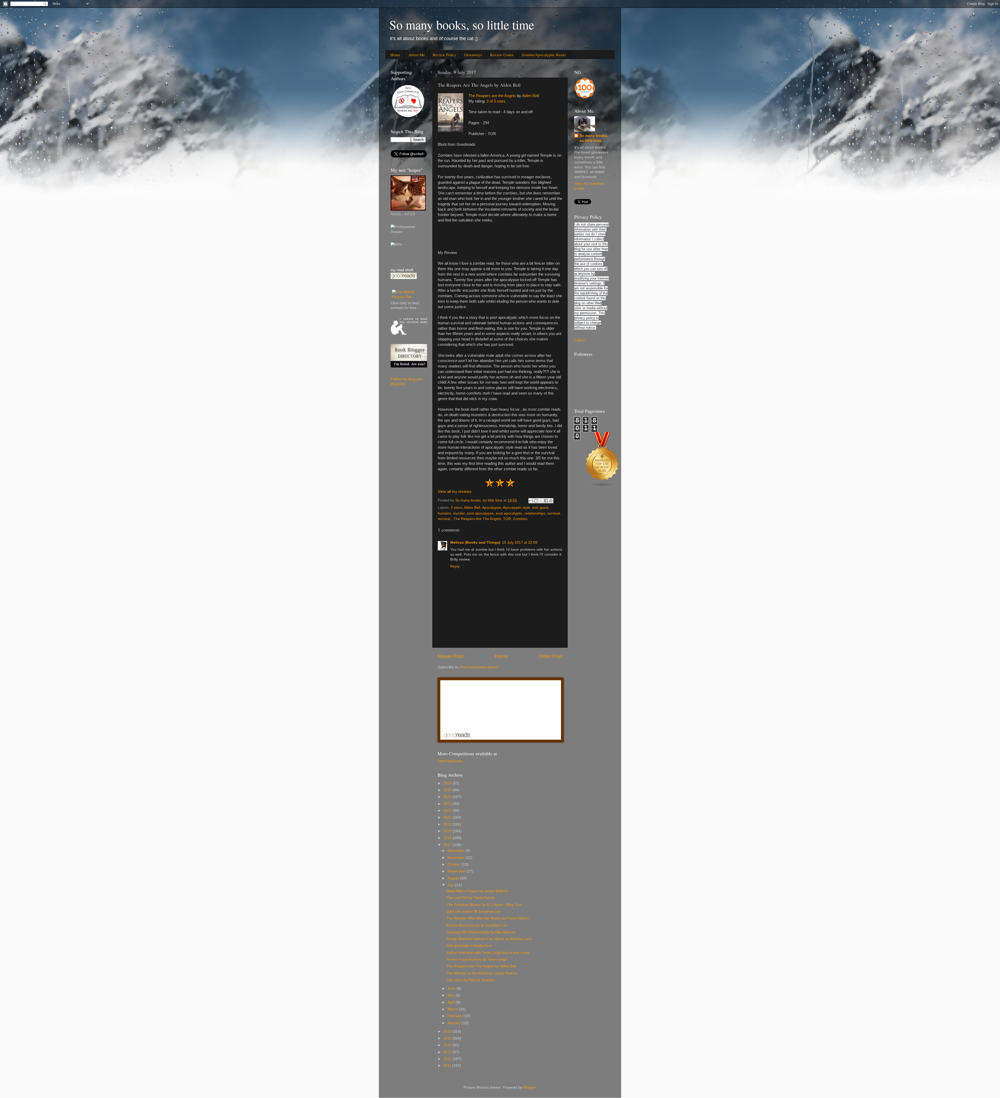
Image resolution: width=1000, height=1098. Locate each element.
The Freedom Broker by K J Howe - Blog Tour (484, 905)
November (456, 858)
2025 (448, 790)
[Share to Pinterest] (550, 500)
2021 (448, 817)
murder (459, 513)
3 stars (456, 508)
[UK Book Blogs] (602, 487)
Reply (455, 566)
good (544, 508)
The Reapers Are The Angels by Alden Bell (481, 966)
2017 (448, 845)
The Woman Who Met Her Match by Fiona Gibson (487, 918)
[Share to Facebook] (545, 500)
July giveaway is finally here (469, 946)
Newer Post (451, 656)
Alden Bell (530, 96)
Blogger (529, 1087)
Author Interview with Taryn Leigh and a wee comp (488, 953)
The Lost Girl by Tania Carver (470, 898)
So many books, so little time (461, 24)
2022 (448, 811)
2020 (448, 824)
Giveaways (473, 54)
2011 (447, 1066)
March (453, 1009)
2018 (448, 838)
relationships (534, 513)
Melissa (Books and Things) (475, 542)
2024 (448, 797)
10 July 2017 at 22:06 (520, 542)
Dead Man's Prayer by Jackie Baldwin (477, 891)
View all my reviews (455, 492)
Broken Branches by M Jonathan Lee (477, 925)
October (454, 864)
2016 (448, 1031)
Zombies (520, 519)
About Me (416, 54)
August (453, 878)
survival (553, 513)
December (456, 851)
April (451, 1002)
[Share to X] (540, 500)
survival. (444, 519)
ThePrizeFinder (450, 761)
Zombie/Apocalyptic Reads (544, 54)
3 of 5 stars (495, 101)
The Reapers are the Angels (492, 96)
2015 (448, 1038)
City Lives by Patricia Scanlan (470, 980)
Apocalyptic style (516, 508)
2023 (448, 804)
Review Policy (444, 54)
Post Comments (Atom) (479, 667)
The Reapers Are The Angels (477, 519)
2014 (448, 1045)
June (452, 989)
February (455, 1016)
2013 (448, 1052)
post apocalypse (480, 513)
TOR (507, 519)
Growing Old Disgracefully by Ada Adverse (481, 932)
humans (444, 513)
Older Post (550, 656)
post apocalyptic (509, 513)
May (451, 995)
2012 (448, 1059)
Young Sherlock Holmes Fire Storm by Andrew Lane (489, 939)
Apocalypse (491, 508)
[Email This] (531, 500)
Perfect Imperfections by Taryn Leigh (476, 959)
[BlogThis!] (536, 500)
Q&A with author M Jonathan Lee (473, 911)
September (457, 871)
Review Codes (502, 54)
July (451, 885)
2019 (448, 831)
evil (535, 508)
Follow (579, 340)
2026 (448, 783)
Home (395, 54)
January (454, 1023)
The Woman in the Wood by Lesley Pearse (481, 973)
